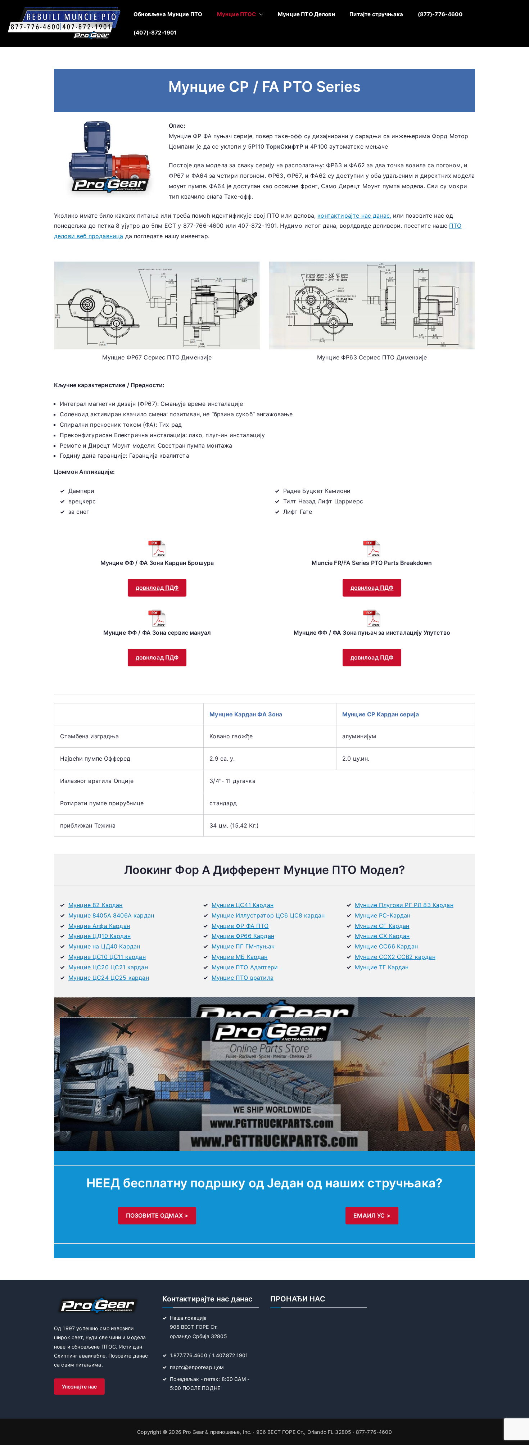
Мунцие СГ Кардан (382, 925)
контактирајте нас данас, (354, 215)
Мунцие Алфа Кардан (99, 925)
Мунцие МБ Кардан (240, 956)
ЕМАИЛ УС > (371, 1215)
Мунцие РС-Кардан (383, 915)
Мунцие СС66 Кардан (386, 946)
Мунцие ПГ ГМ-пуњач (243, 946)
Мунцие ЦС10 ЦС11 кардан (107, 956)
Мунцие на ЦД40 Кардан (104, 946)
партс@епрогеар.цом (197, 1367)
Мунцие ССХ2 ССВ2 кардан (395, 956)
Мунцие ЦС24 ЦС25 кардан (108, 977)
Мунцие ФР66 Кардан (243, 935)
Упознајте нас (79, 1386)
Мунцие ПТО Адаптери (245, 967)
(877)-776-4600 (440, 14)
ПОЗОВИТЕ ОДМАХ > (157, 1215)
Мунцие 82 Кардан (95, 905)
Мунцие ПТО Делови (306, 14)
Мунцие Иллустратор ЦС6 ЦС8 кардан (268, 915)
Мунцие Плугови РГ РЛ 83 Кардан (404, 905)
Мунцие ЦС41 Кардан (242, 905)
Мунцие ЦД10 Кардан (99, 935)
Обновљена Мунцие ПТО (168, 14)
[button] (259, 14)
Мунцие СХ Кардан (382, 935)
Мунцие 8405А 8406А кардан (111, 915)
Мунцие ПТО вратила (242, 977)
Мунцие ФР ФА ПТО (240, 925)
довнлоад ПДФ (157, 587)
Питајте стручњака (376, 14)
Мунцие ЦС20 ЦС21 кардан (108, 967)
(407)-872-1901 (155, 32)
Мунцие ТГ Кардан (382, 967)
